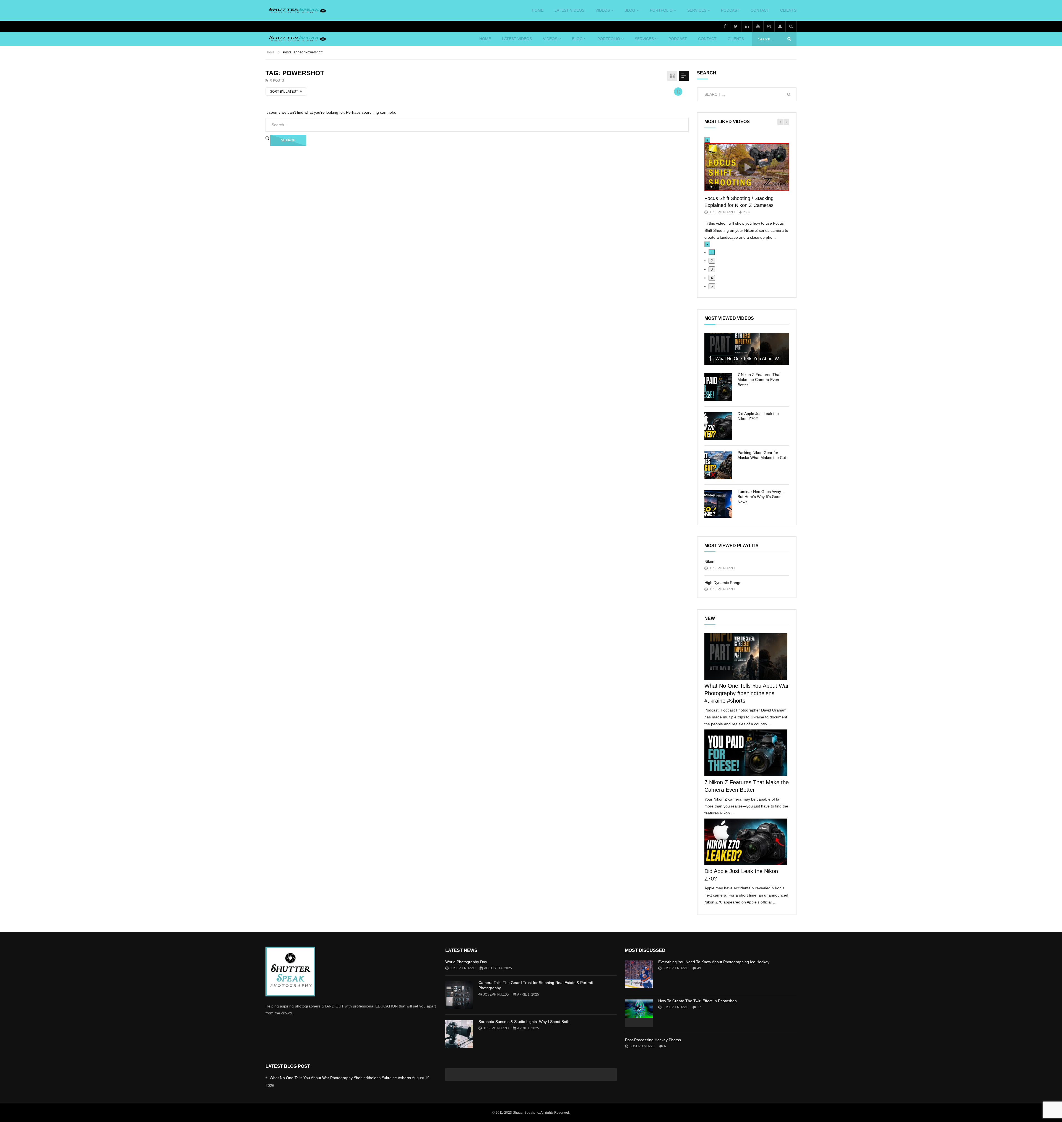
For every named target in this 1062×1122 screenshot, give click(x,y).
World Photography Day (466, 962)
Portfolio (661, 10)
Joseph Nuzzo (722, 212)
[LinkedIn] (746, 26)
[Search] (790, 26)
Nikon (709, 561)
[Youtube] (757, 26)
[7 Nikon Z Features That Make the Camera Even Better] (718, 387)
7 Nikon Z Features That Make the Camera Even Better (759, 379)
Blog (629, 10)
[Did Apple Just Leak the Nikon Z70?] (718, 426)
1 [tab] (712, 252)
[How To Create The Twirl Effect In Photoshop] (639, 1013)
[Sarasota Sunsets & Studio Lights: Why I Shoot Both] (459, 1034)
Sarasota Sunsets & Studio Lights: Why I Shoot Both (523, 1021)
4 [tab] (712, 278)
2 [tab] (712, 261)
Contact (760, 10)
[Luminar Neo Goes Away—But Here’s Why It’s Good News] (718, 504)
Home (270, 52)
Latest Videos (569, 10)
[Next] (707, 244)
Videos (602, 10)
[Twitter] (735, 26)
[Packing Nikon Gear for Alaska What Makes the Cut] (718, 465)
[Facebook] (724, 26)
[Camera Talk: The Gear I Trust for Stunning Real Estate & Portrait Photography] (459, 995)
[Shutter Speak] (297, 10)
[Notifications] (779, 26)
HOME (537, 10)
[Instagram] (768, 26)
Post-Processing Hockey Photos (653, 1040)
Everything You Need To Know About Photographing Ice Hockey (713, 962)
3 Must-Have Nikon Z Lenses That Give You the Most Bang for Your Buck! (403, 595)
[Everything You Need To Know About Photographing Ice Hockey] (639, 974)
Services (696, 10)
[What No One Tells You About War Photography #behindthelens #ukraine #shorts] (746, 349)
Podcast (730, 10)
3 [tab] (712, 269)
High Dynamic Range (722, 582)
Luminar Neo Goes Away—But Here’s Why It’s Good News (761, 496)
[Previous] (707, 140)
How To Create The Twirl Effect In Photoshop (697, 1001)
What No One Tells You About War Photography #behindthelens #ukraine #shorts (746, 693)
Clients (788, 10)
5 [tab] (712, 286)
